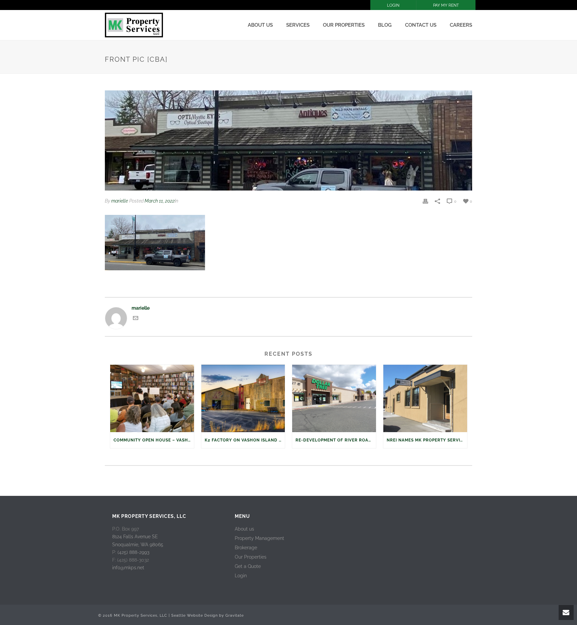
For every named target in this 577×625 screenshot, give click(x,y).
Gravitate (234, 615)
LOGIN (393, 5)
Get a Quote (248, 566)
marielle (119, 201)
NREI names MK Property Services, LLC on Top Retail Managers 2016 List (427, 440)
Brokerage (246, 547)
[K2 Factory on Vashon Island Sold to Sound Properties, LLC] (243, 398)
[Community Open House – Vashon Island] (152, 398)
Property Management (259, 538)
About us (260, 25)
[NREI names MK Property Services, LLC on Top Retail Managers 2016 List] (425, 398)
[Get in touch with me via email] (135, 319)
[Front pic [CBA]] (288, 140)
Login (241, 575)
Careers (461, 25)
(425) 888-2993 (133, 552)
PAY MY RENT (446, 5)
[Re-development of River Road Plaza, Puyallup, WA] (334, 398)
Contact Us (420, 25)
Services (298, 25)
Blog (385, 25)
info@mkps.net (128, 567)
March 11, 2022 (160, 201)
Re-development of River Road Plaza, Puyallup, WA (336, 440)
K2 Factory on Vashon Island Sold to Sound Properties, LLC (245, 440)
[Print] (425, 201)
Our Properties (344, 25)
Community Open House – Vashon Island (154, 440)
